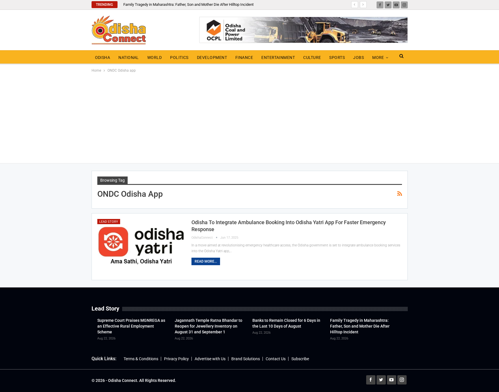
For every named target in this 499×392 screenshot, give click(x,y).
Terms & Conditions (141, 358)
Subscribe (300, 358)
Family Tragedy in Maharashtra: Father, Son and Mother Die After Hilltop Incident (188, 4)
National (128, 57)
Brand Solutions (245, 358)
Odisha (102, 57)
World (154, 57)
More (378, 57)
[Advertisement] (249, 117)
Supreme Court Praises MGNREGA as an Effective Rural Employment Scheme (131, 326)
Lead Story (108, 222)
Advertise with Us (210, 358)
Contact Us (276, 358)
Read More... (206, 261)
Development (212, 57)
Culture (312, 57)
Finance (244, 57)
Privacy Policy (176, 358)
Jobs (358, 57)
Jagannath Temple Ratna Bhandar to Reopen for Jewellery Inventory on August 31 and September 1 (208, 326)
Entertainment (278, 57)
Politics (179, 57)
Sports (337, 57)
